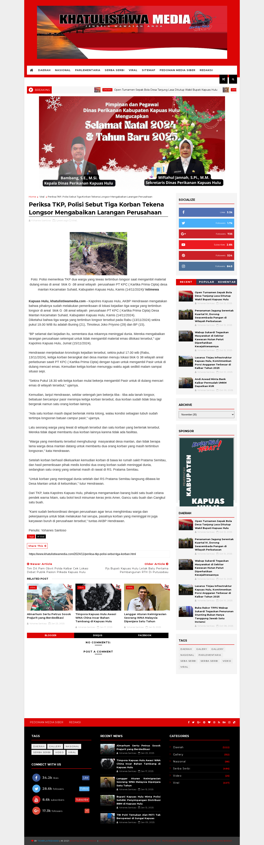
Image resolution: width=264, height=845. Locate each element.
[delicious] (234, 722)
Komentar (227, 282)
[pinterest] (204, 722)
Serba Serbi (114, 70)
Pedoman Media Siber (177, 70)
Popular (206, 282)
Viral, (74, 220)
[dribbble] (214, 722)
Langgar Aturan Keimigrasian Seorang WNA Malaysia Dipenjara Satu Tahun (145, 617)
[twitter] (193, 722)
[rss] (219, 722)
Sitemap (148, 70)
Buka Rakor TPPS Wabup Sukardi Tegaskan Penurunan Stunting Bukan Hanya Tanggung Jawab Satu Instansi (214, 614)
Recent (186, 282)
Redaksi (206, 70)
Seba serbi (188, 661)
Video (227, 661)
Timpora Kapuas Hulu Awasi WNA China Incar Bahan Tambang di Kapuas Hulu (95, 617)
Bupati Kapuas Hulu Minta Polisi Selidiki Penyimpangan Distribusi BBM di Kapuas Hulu (138, 800)
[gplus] (198, 722)
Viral (133, 70)
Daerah (44, 70)
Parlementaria (87, 70)
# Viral (40, 536)
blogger (50, 635)
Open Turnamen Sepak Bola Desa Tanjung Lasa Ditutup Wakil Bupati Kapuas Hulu (140, 89)
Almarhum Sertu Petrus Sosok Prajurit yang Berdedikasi (49, 615)
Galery (201, 649)
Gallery (217, 649)
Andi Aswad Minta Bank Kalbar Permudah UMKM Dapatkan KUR (210, 383)
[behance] (224, 722)
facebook (144, 635)
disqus (97, 635)
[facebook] (188, 722)
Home (32, 196)
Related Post (37, 578)
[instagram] (229, 722)
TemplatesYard (48, 840)
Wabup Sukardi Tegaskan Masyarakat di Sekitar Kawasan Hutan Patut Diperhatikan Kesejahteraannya (212, 339)
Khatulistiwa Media (83, 840)
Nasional (63, 70)
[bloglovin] (209, 722)
